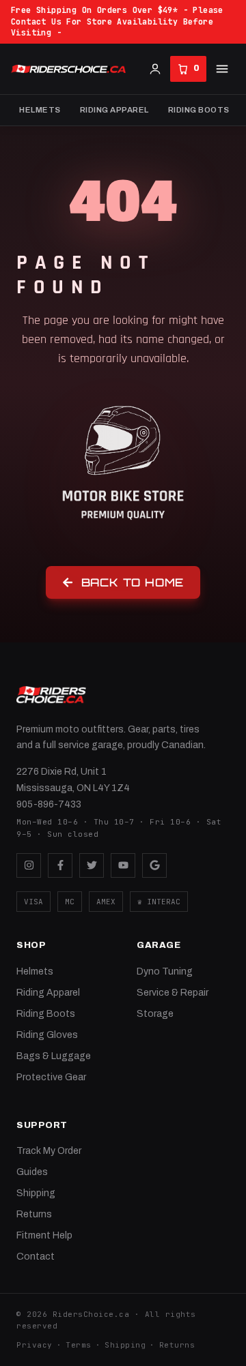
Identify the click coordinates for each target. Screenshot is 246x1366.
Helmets (40, 110)
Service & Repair (172, 993)
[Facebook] (60, 865)
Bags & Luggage (53, 1056)
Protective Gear (51, 1077)
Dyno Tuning (165, 971)
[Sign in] (155, 69)
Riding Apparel (114, 110)
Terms (79, 1345)
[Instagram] (28, 865)
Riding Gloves (47, 1035)
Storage (155, 1014)
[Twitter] (91, 865)
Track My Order (48, 1151)
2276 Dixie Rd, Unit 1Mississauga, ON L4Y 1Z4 (73, 780)
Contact (35, 1256)
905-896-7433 (48, 804)
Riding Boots (199, 110)
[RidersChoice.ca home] (51, 695)
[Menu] (222, 69)
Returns (34, 1214)
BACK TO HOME (132, 582)
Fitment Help (44, 1235)
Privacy (34, 1345)
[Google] (154, 865)
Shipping (35, 1193)
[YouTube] (123, 865)
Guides (32, 1172)
